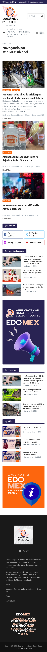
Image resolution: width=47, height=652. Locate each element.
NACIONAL (11, 32)
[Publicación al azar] (37, 33)
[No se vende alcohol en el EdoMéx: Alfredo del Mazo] (23, 186)
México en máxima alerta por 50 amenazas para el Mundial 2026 (33, 287)
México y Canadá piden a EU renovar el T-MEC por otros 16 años (33, 272)
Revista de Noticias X (25, 648)
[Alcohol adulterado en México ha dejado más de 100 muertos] (23, 136)
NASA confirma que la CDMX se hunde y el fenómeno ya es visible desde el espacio (33, 406)
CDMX (19, 29)
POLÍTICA (16, 90)
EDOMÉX (10, 29)
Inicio (4, 43)
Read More (7, 118)
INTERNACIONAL (24, 32)
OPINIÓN (10, 37)
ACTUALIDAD (12, 34)
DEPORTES (24, 34)
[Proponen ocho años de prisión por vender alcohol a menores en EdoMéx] (23, 74)
